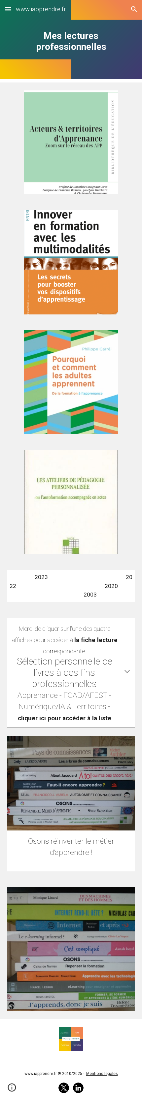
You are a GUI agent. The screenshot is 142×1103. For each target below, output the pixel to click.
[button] (8, 9)
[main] (71, 41)
